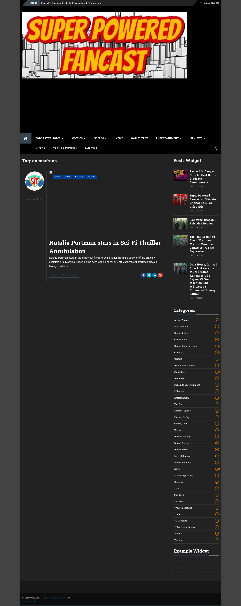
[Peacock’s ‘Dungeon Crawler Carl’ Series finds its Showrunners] (180, 175)
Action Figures (196, 320)
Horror (196, 430)
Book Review (196, 326)
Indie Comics (196, 449)
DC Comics (196, 371)
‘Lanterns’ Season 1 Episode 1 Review (203, 221)
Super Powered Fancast (55, 597)
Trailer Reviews (65, 148)
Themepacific (29, 601)
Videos (99, 138)
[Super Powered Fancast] (25, 138)
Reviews (196, 138)
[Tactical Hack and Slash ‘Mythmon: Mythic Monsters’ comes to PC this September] (180, 240)
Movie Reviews (196, 462)
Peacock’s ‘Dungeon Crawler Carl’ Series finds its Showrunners (71, 3)
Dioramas (196, 378)
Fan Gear (91, 148)
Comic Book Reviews (196, 345)
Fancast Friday (196, 417)
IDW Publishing (196, 436)
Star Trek (196, 494)
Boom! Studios (196, 333)
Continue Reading (64, 274)
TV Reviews (196, 520)
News (119, 138)
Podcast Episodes (48, 138)
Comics (77, 138)
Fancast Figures (196, 410)
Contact (196, 358)
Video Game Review (196, 527)
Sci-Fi (67, 177)
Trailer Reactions (196, 507)
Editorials (196, 391)
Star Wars (196, 501)
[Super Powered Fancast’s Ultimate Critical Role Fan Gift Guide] (180, 199)
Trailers (79, 177)
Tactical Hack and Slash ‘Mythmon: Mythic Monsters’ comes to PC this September (202, 244)
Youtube (196, 540)
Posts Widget (187, 160)
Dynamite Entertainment (196, 384)
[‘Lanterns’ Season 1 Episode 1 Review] (180, 224)
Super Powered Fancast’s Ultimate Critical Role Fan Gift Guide (203, 201)
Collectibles (196, 339)
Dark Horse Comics (196, 365)
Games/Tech (139, 138)
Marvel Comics (196, 455)
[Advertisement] (120, 105)
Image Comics (196, 443)
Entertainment (167, 138)
